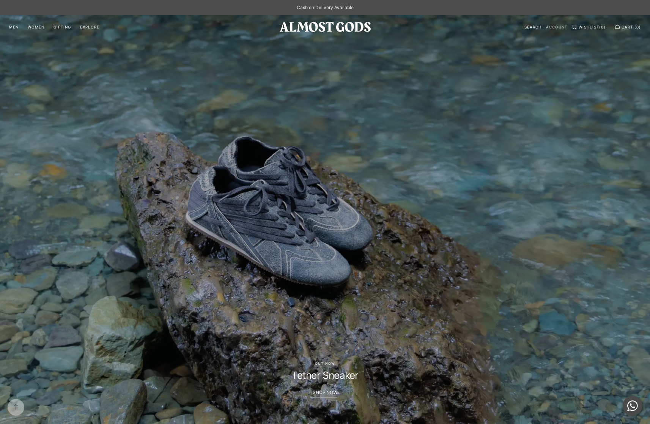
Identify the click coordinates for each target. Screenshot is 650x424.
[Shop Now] (325, 219)
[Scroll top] (16, 407)
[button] (533, 26)
